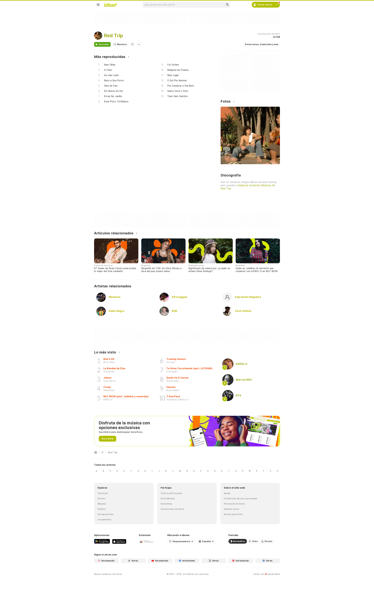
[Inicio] (95, 452)
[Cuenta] (277, 5)
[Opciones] (138, 44)
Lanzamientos (104, 519)
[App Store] (119, 541)
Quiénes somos (231, 509)
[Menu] (98, 5)
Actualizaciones (105, 514)
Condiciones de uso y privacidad (240, 498)
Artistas (101, 498)
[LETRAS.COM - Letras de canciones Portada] (110, 5)
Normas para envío (233, 514)
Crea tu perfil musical (171, 493)
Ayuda (227, 493)
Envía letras (166, 503)
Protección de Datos (234, 503)
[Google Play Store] (102, 541)
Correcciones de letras (172, 509)
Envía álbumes (168, 498)
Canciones (103, 493)
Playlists (102, 509)
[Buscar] (227, 5)
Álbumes (102, 503)
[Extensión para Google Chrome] (146, 541)
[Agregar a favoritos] (132, 44)
